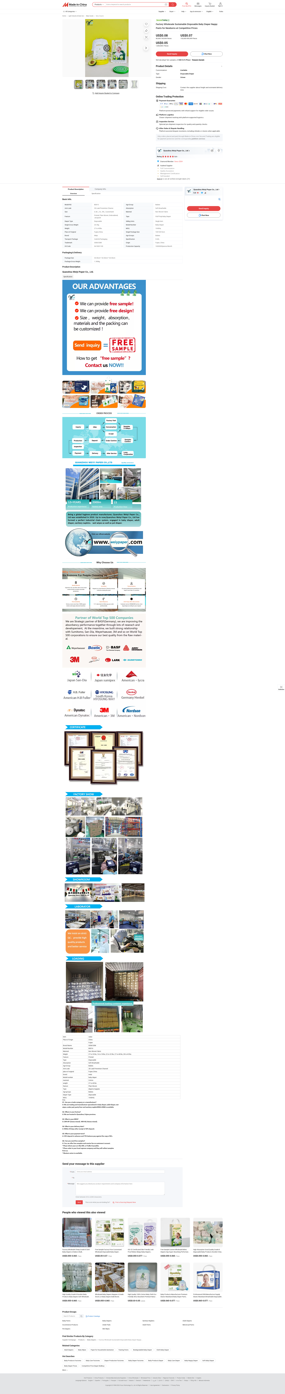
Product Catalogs (94, 1316)
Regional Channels (168, 1378)
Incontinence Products (70, 1325)
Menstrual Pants (188, 1325)
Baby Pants (66, 1321)
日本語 (167, 1380)
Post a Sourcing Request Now (124, 1202)
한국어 (161, 1380)
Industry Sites (157, 1378)
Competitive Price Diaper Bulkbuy (93, 1366)
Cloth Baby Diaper (163, 1350)
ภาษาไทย (179, 1380)
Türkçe (186, 1380)
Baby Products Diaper (155, 1360)
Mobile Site (190, 1378)
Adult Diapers (187, 1321)
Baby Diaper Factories (136, 1360)
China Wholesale (133, 1378)
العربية (154, 1380)
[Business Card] (219, 199)
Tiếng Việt (193, 1380)
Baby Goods (89, 16)
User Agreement (155, 1385)
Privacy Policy (175, 1385)
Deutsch (138, 1380)
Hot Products (88, 1378)
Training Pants (123, 1350)
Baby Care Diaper (174, 1360)
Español (97, 1380)
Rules (221, 11)
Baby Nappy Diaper (191, 1360)
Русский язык (122, 1380)
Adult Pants (146, 1325)
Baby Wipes (82, 1350)
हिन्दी (172, 1380)
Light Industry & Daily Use (76, 16)
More (64, 1370)
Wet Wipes (106, 1329)
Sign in (220, 6)
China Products (99, 1378)
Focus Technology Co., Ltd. (128, 1385)
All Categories (70, 11)
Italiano (131, 1380)
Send (79, 1202)
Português (105, 1380)
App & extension (195, 11)
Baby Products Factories (72, 1360)
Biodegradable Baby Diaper (142, 1350)
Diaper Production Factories (114, 1360)
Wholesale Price (145, 1378)
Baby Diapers (100, 16)
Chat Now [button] (208, 54)
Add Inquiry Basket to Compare (107, 93)
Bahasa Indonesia (204, 1380)
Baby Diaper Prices (70, 1366)
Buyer (172, 11)
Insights (198, 1378)
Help (182, 11)
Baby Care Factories (93, 1360)
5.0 (194, 193)
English (90, 1380)
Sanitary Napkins (148, 1321)
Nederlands (146, 1380)
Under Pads (106, 1325)
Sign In (159, 179)
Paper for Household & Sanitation (102, 1350)
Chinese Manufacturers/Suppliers (116, 1378)
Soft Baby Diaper (208, 1360)
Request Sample (198, 60)
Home (64, 16)
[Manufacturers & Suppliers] (74, 4)
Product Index (181, 1378)
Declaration (165, 1385)
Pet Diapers (66, 1329)
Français (113, 1380)
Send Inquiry (172, 54)
